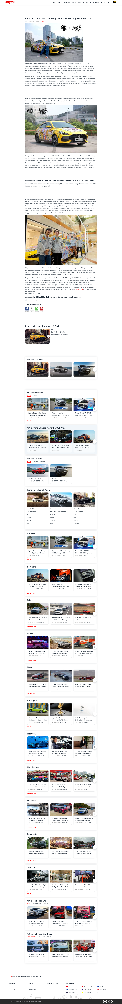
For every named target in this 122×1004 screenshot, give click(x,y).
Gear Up (88, 2)
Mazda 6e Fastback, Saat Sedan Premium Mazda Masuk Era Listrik (61, 819)
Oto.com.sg (103, 989)
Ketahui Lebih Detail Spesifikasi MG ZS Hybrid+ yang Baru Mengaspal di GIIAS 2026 (61, 922)
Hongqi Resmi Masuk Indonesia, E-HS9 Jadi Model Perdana (60, 585)
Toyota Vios (54, 509)
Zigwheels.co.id (88, 986)
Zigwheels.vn (87, 992)
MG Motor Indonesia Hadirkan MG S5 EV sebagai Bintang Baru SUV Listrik (61, 956)
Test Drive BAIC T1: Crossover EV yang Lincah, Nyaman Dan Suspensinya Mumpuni (37, 619)
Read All (29, 421)
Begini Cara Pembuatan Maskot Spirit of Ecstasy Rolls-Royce (59, 719)
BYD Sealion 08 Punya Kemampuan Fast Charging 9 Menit (37, 447)
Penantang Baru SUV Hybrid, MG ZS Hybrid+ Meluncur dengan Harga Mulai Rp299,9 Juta (84, 922)
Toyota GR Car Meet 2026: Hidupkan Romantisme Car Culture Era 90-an (83, 786)
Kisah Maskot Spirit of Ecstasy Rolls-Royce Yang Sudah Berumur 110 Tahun (83, 719)
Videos (103, 2)
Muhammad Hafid (32, 689)
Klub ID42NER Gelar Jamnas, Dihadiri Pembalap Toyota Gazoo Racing (60, 853)
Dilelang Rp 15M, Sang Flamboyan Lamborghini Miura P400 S (37, 719)
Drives (74, 2)
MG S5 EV (55, 478)
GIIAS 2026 (110, 2)
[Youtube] (109, 1001)
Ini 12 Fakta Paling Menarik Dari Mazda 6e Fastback (36, 819)
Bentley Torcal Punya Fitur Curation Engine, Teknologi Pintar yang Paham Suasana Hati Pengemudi (83, 585)
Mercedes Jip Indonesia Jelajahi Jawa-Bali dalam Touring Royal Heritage (36, 853)
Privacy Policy (32, 989)
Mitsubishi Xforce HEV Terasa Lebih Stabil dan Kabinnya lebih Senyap (61, 619)
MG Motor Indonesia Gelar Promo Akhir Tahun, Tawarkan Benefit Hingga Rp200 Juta (84, 956)
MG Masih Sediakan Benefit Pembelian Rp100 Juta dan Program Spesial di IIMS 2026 (37, 956)
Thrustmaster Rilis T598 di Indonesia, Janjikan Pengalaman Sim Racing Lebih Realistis (84, 886)
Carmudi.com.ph (73, 989)
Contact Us (12, 989)
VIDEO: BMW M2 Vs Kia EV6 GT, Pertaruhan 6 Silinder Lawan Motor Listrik (83, 686)
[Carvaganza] (9, 2)
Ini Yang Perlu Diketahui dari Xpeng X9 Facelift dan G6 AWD (36, 652)
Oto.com (71, 986)
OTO (76, 925)
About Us (11, 987)
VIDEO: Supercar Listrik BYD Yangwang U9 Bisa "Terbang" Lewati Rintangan (37, 686)
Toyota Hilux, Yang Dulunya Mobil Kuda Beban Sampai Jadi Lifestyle (60, 652)
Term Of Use (32, 987)
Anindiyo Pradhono (56, 417)
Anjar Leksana (32, 417)
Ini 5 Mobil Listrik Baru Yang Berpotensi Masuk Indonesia (57, 297)
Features (96, 2)
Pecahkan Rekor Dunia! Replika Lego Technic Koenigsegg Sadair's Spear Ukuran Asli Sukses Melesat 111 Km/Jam (37, 886)
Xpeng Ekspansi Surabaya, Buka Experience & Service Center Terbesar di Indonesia (37, 414)
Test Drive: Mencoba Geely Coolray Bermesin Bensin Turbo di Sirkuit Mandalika (83, 619)
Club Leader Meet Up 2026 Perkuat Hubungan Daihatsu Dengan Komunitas (83, 853)
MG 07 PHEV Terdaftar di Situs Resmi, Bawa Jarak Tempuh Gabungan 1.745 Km (37, 922)
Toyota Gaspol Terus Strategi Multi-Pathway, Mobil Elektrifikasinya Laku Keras (60, 414)
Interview (81, 2)
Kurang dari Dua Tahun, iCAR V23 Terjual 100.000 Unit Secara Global (83, 447)
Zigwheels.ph (103, 986)
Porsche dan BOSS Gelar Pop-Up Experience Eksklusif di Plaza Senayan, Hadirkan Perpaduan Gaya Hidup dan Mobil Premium (61, 886)
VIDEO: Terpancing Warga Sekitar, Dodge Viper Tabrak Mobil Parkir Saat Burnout (60, 686)
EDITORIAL (11, 992)
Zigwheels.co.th (73, 992)
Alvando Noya (31, 21)
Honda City (31, 509)
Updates (59, 2)
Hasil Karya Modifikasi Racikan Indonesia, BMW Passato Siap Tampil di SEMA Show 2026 (37, 786)
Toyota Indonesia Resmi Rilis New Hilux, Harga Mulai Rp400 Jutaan (84, 652)
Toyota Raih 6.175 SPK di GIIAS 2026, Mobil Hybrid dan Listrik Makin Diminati (83, 414)
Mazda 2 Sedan (79, 509)
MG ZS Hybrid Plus (34, 478)
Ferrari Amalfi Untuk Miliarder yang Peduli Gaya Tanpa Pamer (37, 752)
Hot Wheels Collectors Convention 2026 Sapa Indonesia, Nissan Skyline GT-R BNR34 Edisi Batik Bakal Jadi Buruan (61, 786)
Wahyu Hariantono (32, 755)
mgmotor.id (79, 289)
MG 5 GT (42, 21)
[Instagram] (112, 1001)
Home (53, 2)
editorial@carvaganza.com (54, 987)
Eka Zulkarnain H (32, 588)
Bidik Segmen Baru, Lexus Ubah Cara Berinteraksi (59, 752)
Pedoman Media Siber (34, 992)
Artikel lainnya (31, 560)
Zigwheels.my (87, 989)
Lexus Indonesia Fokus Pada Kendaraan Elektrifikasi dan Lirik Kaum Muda (83, 752)
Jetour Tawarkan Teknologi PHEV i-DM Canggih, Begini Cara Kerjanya (61, 447)
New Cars (67, 2)
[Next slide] (48, 336)
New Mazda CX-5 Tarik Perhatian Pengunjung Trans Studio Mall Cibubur (64, 180)
